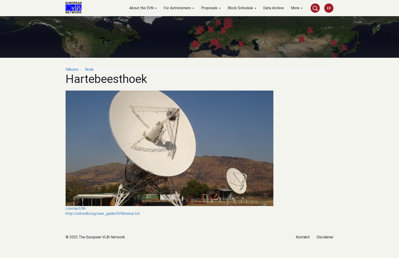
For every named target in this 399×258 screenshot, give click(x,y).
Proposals (209, 8)
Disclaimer (325, 237)
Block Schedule (241, 8)
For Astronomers (178, 8)
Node (89, 69)
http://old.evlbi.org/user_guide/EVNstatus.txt (103, 213)
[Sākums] (75, 7)
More (295, 8)
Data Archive (273, 8)
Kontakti (303, 237)
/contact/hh (76, 208)
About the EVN (141, 8)
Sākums (72, 69)
